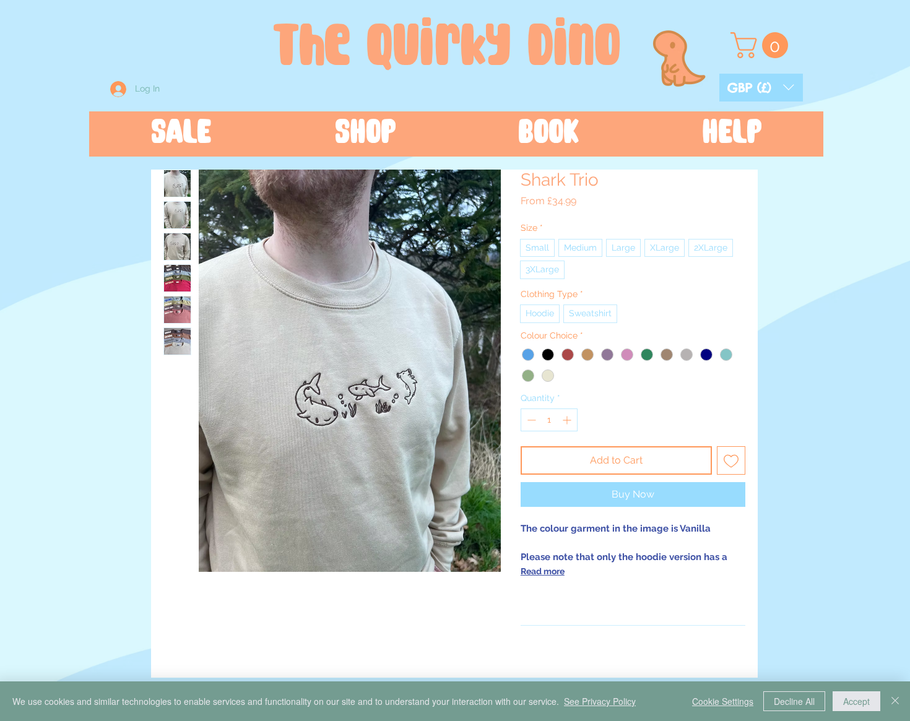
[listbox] (761, 87)
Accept (856, 701)
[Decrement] (530, 420)
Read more (543, 571)
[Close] (895, 701)
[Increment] (568, 420)
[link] (762, 45)
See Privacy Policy (600, 701)
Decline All (794, 701)
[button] (761, 87)
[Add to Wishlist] (731, 460)
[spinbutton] (549, 420)
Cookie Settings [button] (722, 701)
